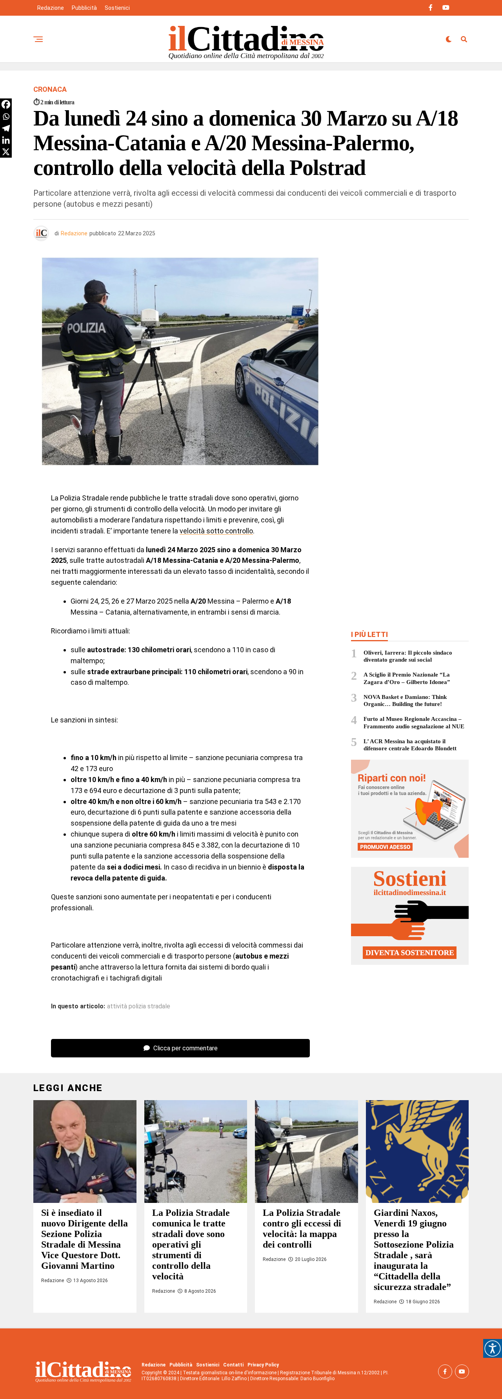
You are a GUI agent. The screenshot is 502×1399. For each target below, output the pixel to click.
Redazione (50, 8)
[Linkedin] (6, 140)
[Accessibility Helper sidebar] (492, 1348)
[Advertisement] (410, 314)
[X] (6, 152)
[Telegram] (6, 128)
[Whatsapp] (6, 116)
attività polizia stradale (138, 1006)
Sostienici (117, 8)
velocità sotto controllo (216, 531)
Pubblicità (84, 8)
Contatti (233, 1365)
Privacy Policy (263, 1365)
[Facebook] (6, 104)
